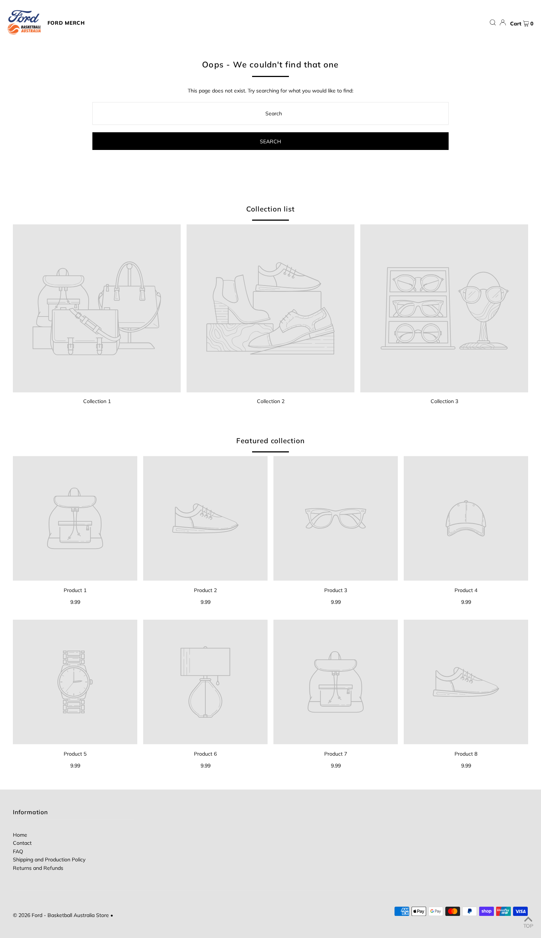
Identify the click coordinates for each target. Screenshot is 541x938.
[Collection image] (97, 308)
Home (20, 835)
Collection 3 (444, 401)
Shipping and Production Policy (49, 859)
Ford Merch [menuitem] (66, 23)
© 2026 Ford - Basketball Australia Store (61, 915)
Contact (22, 843)
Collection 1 (97, 401)
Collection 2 (270, 401)
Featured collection (270, 440)
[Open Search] (493, 22)
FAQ (18, 851)
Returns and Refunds (38, 868)
